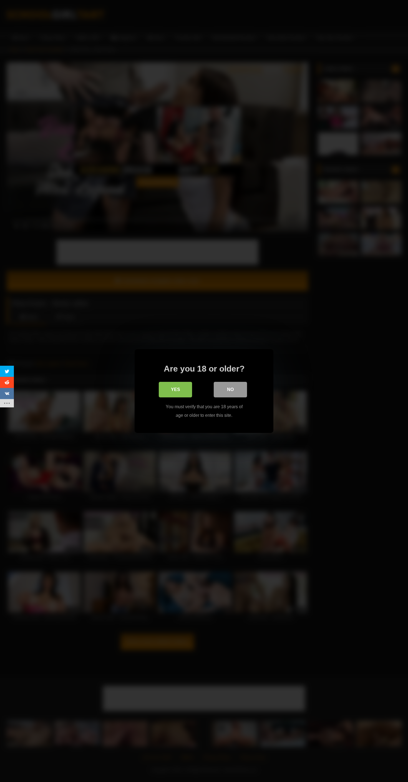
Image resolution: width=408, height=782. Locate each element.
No (230, 389)
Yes (175, 389)
